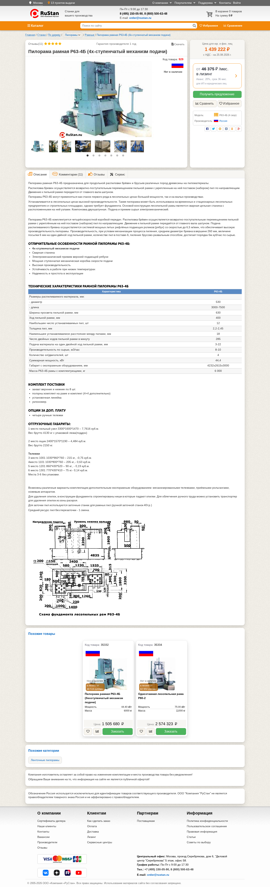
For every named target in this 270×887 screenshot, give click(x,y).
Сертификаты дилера (51, 820)
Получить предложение (217, 94)
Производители (47, 842)
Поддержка (205, 2)
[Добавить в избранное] (88, 731)
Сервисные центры (99, 842)
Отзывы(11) (35, 43)
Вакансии (43, 836)
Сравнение (234, 25)
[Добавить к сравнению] (97, 731)
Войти (237, 2)
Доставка (93, 831)
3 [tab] (100, 156)
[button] (217, 75)
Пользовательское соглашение (207, 826)
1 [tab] (89, 156)
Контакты (225, 2)
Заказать (117, 731)
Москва (38, 2)
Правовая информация (202, 831)
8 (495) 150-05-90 (131, 13)
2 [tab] (94, 156)
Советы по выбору (199, 842)
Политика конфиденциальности (207, 820)
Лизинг (91, 836)
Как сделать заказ (98, 820)
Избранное (210, 25)
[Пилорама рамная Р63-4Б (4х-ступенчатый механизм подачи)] (106, 98)
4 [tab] (106, 156)
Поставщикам (146, 820)
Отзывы (42, 847)
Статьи (191, 836)
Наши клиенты (46, 826)
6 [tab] (118, 156)
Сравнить (206, 103)
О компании (160, 2)
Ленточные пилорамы (45, 760)
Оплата (92, 826)
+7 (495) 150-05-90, (157, 869)
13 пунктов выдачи (63, 2)
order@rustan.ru (158, 874)
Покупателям (184, 2)
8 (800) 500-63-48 (155, 13)
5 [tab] (112, 156)
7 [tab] (124, 156)
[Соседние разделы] (79, 35)
